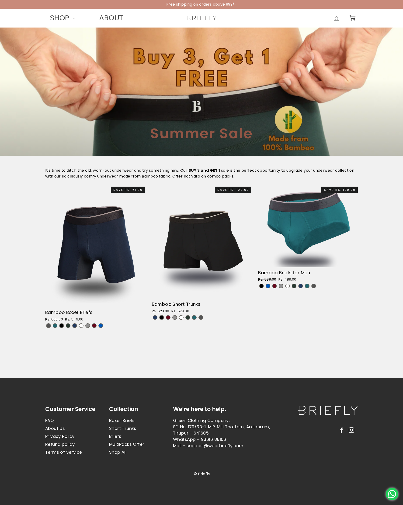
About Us (55, 428)
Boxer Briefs (122, 420)
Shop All (117, 452)
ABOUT (112, 18)
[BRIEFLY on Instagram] (351, 430)
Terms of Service (63, 452)
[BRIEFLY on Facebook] (341, 430)
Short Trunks (122, 428)
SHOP (60, 18)
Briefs (115, 436)
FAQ (49, 420)
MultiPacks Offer (126, 444)
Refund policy (60, 444)
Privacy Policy (60, 436)
